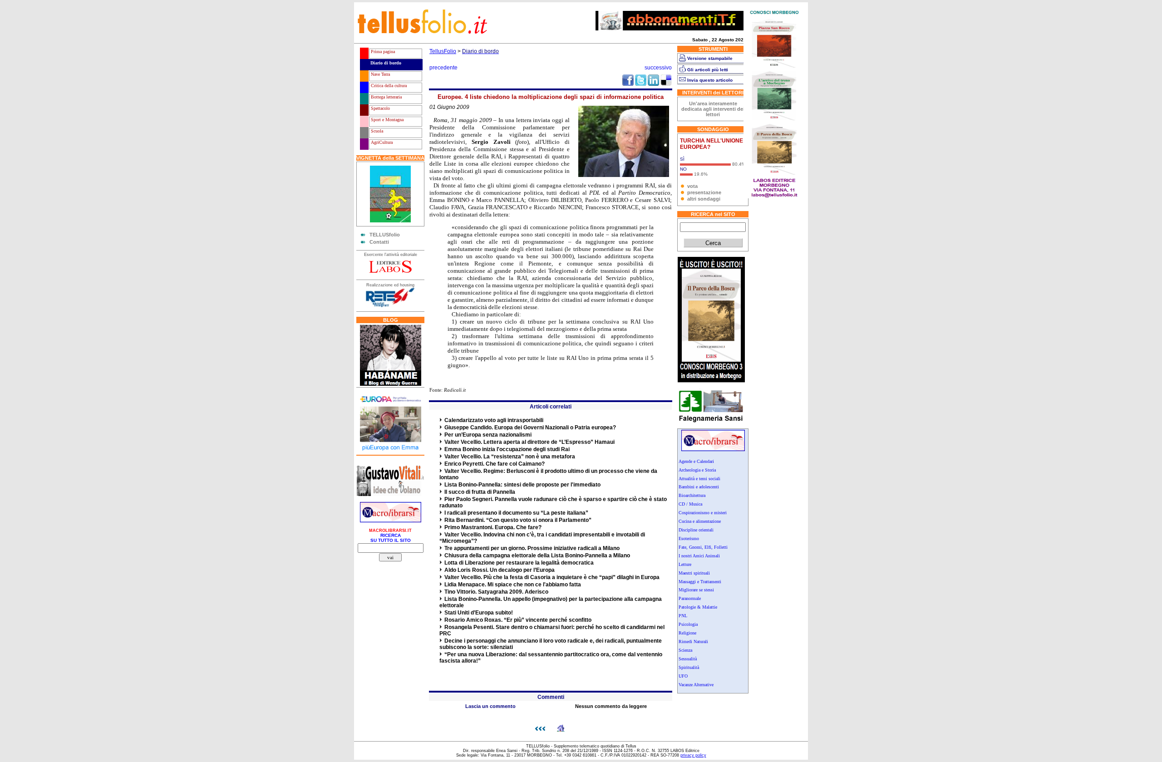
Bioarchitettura (692, 495)
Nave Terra (379, 74)
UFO (683, 676)
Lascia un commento (490, 706)
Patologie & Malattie (698, 607)
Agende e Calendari (696, 461)
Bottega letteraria (385, 96)
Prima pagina (382, 51)
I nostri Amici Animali (699, 555)
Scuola (376, 130)
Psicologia (688, 624)
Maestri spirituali (694, 572)
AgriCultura (381, 142)
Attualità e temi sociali (699, 478)
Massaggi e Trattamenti (700, 581)
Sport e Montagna (386, 119)
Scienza (685, 650)
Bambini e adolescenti (699, 486)
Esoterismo (689, 538)
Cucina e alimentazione (700, 521)
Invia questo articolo (710, 80)
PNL (683, 615)
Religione (687, 632)
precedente (443, 67)
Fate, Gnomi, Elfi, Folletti (703, 547)
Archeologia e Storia (697, 469)
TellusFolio (442, 51)
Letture (685, 564)
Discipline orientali (696, 529)
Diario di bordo (385, 62)
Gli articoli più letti (707, 69)
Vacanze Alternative (696, 684)
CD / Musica (690, 503)
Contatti (379, 242)
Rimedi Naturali (693, 641)
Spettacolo (379, 108)
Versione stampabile (710, 58)
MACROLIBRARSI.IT (390, 530)
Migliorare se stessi (696, 589)
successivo (658, 67)
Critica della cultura (388, 85)
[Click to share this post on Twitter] (640, 84)
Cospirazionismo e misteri (703, 512)
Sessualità (688, 658)
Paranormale (690, 598)
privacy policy (693, 755)
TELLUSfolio (384, 234)
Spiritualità (689, 667)
